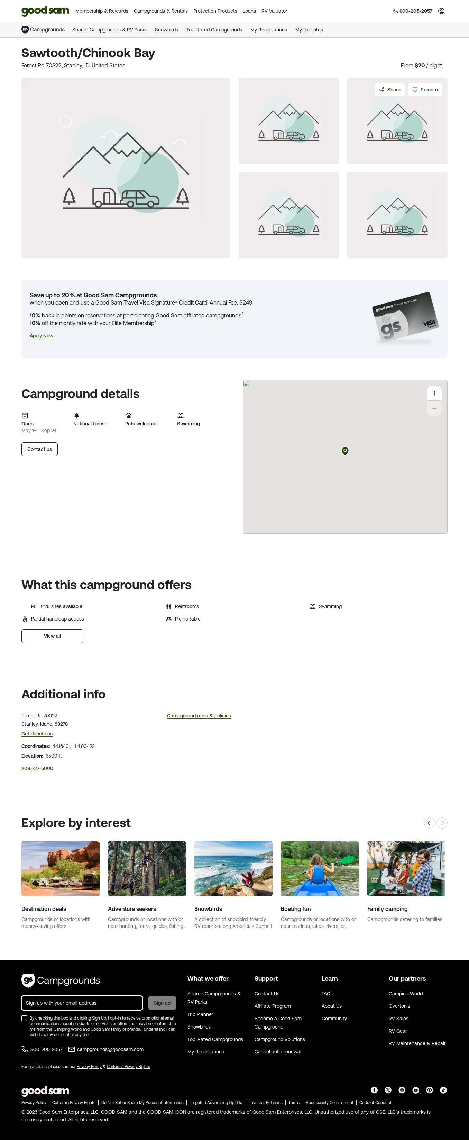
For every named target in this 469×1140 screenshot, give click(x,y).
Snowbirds (166, 30)
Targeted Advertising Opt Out (217, 1103)
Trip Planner (200, 1014)
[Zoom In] (434, 393)
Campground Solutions (280, 1039)
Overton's (399, 1006)
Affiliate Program (273, 1006)
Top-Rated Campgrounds (214, 30)
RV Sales (398, 1018)
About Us (332, 1006)
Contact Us (267, 993)
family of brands (125, 1029)
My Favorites (309, 30)
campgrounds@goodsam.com (110, 1049)
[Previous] (429, 823)
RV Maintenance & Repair (417, 1043)
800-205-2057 (46, 1049)
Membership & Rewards (101, 11)
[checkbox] (24, 1018)
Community (334, 1018)
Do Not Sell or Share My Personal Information (142, 1103)
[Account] (441, 11)
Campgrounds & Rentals (161, 11)
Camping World (406, 993)
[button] (41, 335)
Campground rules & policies (199, 715)
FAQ (326, 993)
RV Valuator (274, 11)
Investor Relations (266, 1103)
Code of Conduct (375, 1103)
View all (52, 636)
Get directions (37, 733)
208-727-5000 (37, 768)
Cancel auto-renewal (278, 1052)
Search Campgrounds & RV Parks (109, 30)
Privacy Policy (89, 1066)
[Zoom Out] (434, 408)
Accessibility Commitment (329, 1103)
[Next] (442, 823)
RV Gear (398, 1031)
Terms (294, 1103)
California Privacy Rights (128, 1066)
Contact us (39, 449)
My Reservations (268, 30)
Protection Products (215, 11)
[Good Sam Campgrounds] (60, 981)
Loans (249, 11)
